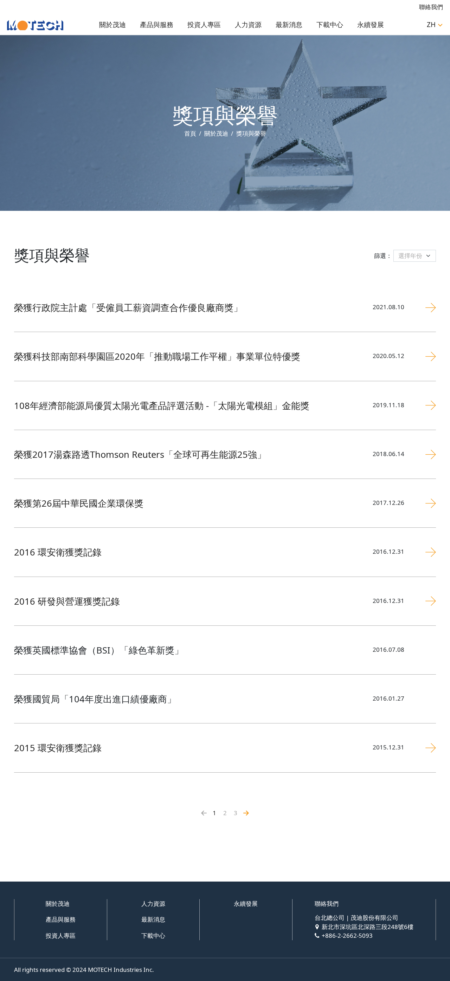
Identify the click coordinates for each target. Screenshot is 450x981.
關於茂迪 (112, 24)
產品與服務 (156, 24)
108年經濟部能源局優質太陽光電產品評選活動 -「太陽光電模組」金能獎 (161, 405)
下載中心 (329, 24)
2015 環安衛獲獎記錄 (58, 748)
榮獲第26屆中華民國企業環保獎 (78, 503)
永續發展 (370, 24)
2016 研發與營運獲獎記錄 (67, 601)
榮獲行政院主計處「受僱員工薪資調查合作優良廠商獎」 (128, 307)
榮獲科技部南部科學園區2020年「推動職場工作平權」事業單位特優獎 (157, 356)
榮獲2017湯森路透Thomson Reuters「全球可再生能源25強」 (140, 454)
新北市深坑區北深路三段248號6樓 (367, 927)
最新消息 (289, 24)
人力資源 (248, 24)
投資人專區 (204, 24)
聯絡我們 (431, 7)
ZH (431, 24)
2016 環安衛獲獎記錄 (58, 552)
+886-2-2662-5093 (347, 935)
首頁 (190, 133)
